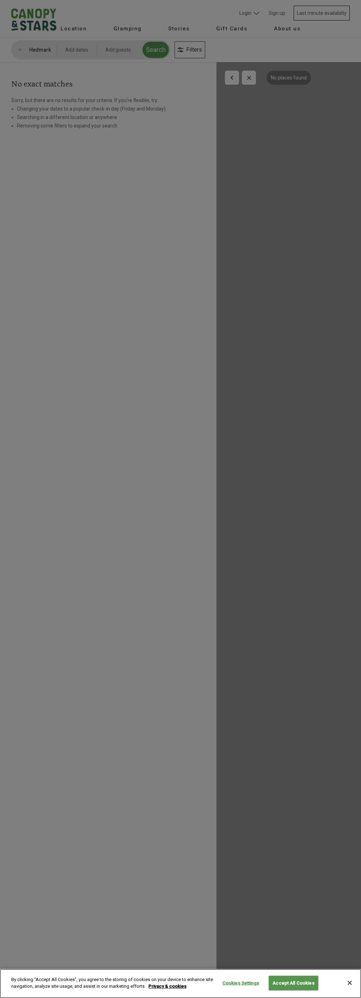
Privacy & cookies (167, 986)
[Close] (349, 983)
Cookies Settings (240, 983)
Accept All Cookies (293, 983)
